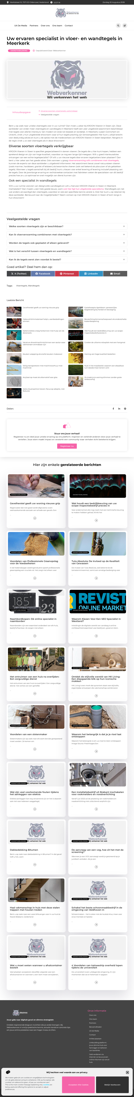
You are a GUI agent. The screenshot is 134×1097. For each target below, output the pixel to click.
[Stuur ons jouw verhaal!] (67, 425)
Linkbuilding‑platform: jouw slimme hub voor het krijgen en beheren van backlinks (98, 1046)
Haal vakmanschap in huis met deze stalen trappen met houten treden (35, 908)
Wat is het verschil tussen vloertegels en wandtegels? (67, 251)
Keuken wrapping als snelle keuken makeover (42, 354)
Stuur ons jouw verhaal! (67, 433)
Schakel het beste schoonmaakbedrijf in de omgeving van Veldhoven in (97, 908)
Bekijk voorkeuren (112, 1085)
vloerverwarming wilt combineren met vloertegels (94, 160)
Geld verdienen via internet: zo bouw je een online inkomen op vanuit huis (99, 1058)
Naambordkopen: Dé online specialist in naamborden (33, 620)
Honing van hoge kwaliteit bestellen (100, 354)
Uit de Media (94, 1031)
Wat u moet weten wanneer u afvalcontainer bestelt (36, 966)
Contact (69, 25)
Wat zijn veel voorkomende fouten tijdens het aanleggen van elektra (34, 793)
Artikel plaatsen (95, 1039)
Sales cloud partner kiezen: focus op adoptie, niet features (44, 390)
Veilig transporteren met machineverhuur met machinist (42, 367)
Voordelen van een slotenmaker (28, 734)
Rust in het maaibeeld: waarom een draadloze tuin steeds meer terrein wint (104, 367)
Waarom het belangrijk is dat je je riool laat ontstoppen (96, 735)
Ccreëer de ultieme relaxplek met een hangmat (104, 342)
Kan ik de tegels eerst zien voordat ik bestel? (67, 259)
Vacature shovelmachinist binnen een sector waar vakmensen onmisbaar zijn (44, 343)
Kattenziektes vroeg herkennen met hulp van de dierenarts (43, 332)
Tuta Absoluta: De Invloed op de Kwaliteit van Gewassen (95, 562)
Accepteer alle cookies (78, 1085)
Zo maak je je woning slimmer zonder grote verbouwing (103, 378)
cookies (46, 1085)
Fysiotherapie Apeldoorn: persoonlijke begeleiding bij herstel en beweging (100, 308)
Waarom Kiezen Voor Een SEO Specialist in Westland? (96, 620)
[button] (127, 1072)
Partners (34, 25)
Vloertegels (21, 286)
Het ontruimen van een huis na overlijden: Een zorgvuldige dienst (34, 677)
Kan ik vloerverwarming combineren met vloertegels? (67, 234)
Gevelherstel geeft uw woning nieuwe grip (41, 307)
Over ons (45, 25)
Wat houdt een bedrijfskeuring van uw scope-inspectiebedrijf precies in (103, 332)
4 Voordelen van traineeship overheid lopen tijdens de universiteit (97, 966)
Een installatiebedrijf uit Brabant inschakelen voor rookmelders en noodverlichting (98, 793)
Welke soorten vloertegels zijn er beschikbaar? (67, 226)
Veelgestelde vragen (50, 114)
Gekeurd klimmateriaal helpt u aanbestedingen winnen (43, 320)
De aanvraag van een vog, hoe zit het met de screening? (98, 851)
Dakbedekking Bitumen (24, 850)
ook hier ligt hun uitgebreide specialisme (83, 189)
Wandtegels (34, 286)
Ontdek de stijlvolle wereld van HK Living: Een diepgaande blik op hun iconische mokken (96, 678)
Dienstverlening (19, 51)
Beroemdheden (95, 1027)
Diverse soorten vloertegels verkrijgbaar (59, 111)
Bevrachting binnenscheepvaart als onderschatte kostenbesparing (105, 320)
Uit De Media (20, 25)
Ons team (57, 25)
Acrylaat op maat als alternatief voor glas (40, 377)
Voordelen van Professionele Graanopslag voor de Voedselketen (34, 562)
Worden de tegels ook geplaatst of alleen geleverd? (67, 243)
